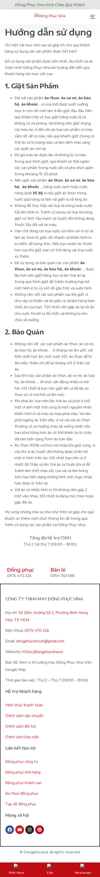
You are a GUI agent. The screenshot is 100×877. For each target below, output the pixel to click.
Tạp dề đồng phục (20, 804)
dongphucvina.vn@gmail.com (40, 641)
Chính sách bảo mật (22, 737)
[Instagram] (29, 829)
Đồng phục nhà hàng (23, 772)
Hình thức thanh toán (24, 705)
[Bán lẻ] (56, 559)
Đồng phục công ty (21, 761)
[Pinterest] (39, 829)
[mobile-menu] (91, 17)
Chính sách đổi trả (20, 726)
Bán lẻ (57, 570)
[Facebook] (9, 829)
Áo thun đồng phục (21, 793)
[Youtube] (19, 829)
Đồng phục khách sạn (23, 783)
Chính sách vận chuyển (24, 716)
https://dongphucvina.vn (42, 652)
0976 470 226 (37, 630)
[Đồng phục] (13, 559)
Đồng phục (20, 570)
